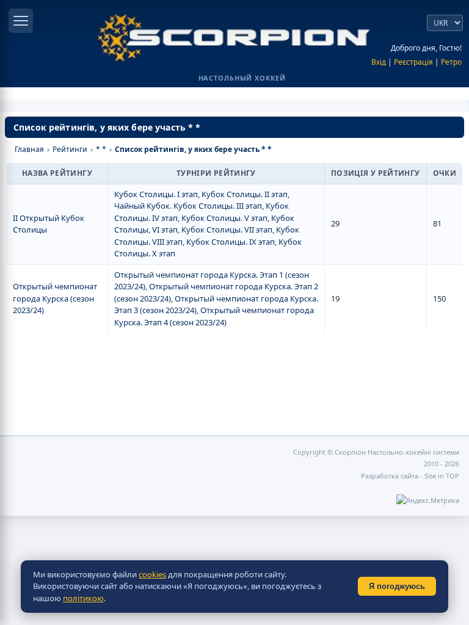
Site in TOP (441, 475)
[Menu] (21, 21)
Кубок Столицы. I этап (156, 194)
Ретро (451, 62)
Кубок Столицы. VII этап (226, 229)
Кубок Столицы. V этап (224, 217)
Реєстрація (413, 62)
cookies (152, 574)
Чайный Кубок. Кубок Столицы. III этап (188, 205)
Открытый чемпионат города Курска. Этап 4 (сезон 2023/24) (214, 316)
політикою (83, 598)
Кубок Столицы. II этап (245, 194)
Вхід (378, 62)
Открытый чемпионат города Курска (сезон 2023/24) (55, 298)
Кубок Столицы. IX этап (230, 241)
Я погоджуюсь (397, 586)
